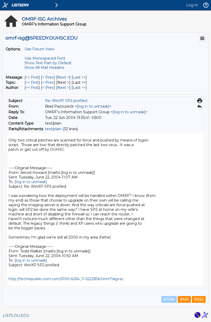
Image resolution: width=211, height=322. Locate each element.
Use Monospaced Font (44, 58)
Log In (192, 5)
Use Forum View (39, 49)
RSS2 (199, 299)
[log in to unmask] (93, 106)
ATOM (169, 299)
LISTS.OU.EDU (16, 315)
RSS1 (184, 299)
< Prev (48, 77)
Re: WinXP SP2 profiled (66, 100)
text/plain (53, 129)
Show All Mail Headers (44, 67)
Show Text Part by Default (48, 63)
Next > (63, 77)
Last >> (79, 77)
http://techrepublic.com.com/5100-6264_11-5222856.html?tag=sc (66, 279)
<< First (32, 77)
